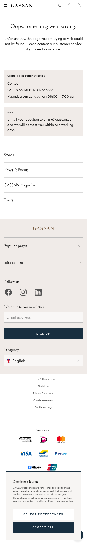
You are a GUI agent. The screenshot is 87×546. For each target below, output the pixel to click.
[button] (43, 360)
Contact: (13, 83)
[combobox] (43, 360)
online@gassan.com (59, 119)
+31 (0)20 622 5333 (38, 90)
